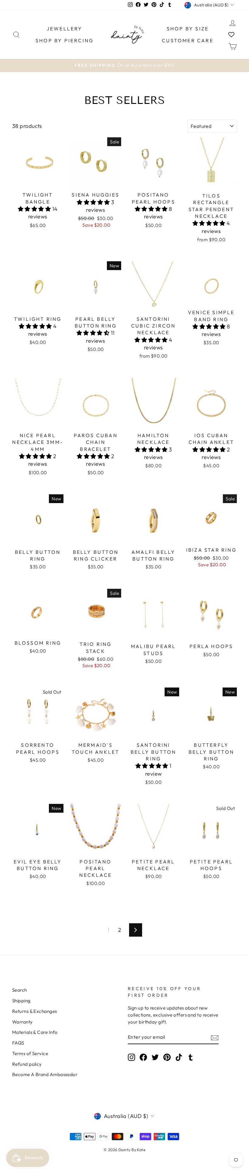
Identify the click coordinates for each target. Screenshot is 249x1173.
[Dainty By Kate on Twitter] (155, 1057)
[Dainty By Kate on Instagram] (131, 1057)
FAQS (18, 1043)
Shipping (21, 1000)
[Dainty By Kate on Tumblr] (190, 1057)
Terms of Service (30, 1053)
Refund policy (27, 1064)
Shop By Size (188, 29)
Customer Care (187, 40)
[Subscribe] (215, 1037)
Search (19, 990)
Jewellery (65, 29)
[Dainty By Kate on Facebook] (143, 1057)
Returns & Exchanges (34, 1011)
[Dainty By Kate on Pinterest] (167, 1057)
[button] (35, 208)
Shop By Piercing (65, 40)
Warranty (22, 1022)
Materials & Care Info (34, 1032)
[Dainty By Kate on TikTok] (178, 1057)
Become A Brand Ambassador (44, 1074)
